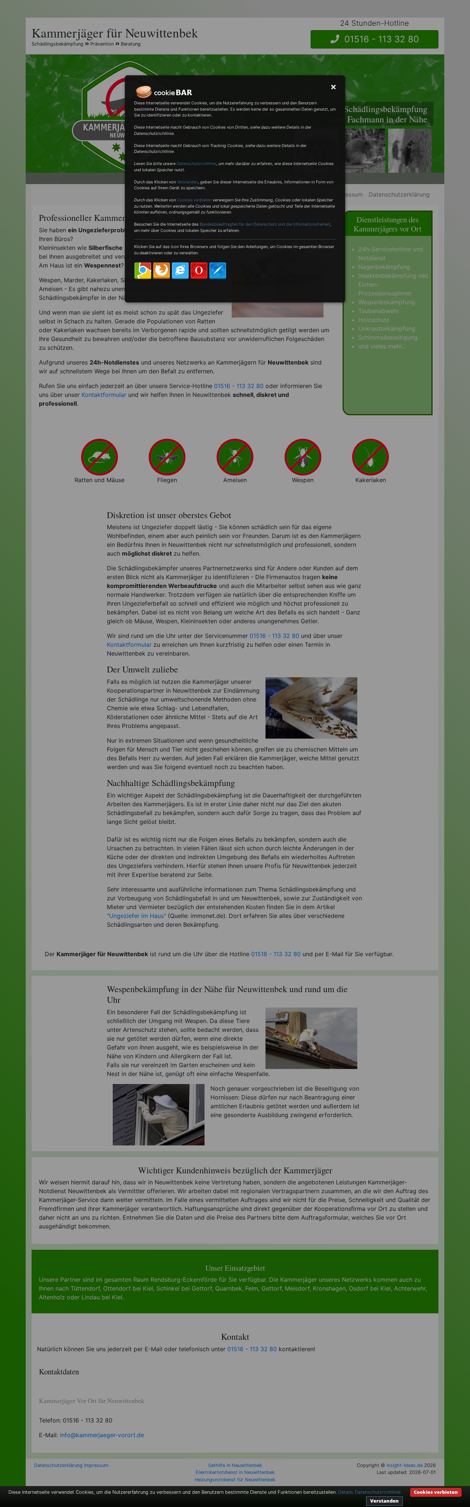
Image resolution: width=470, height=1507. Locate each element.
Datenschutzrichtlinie (196, 163)
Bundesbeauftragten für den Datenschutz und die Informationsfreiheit (265, 224)
